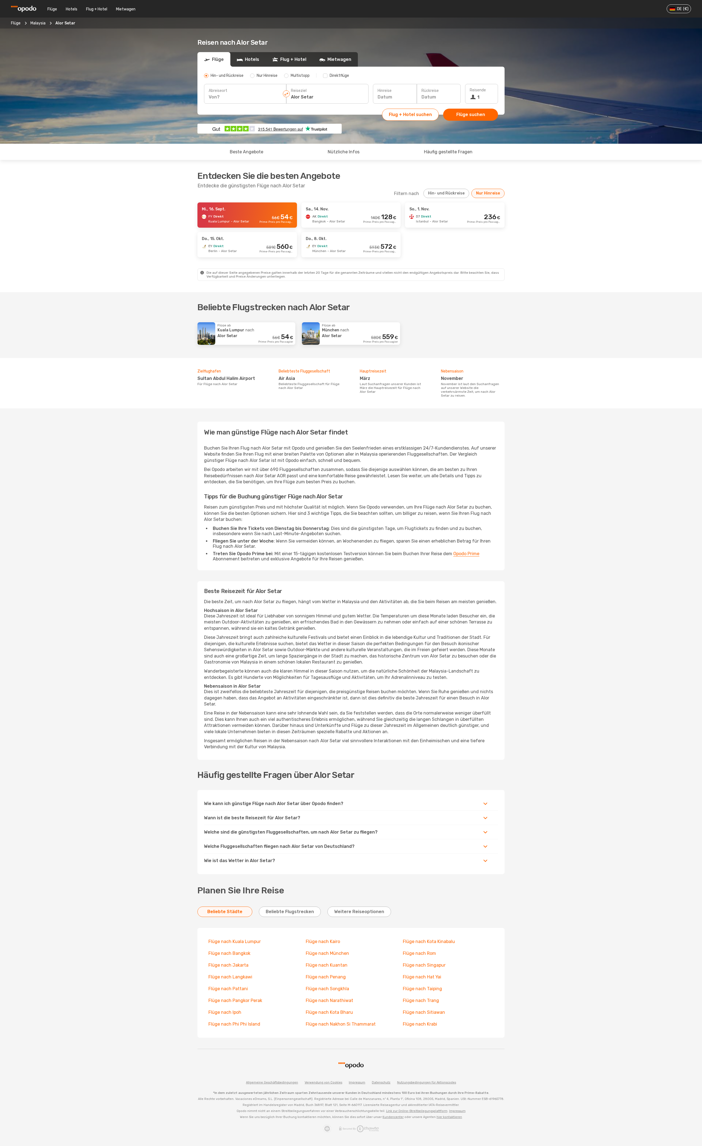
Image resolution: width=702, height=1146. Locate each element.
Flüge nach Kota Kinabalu (429, 941)
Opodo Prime (466, 553)
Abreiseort (218, 90)
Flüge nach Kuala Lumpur (234, 941)
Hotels (71, 9)
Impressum (357, 1082)
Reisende (478, 90)
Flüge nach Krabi (420, 1024)
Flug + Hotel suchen (410, 114)
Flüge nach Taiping (422, 988)
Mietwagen (125, 9)
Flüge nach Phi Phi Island (234, 1024)
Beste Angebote (246, 151)
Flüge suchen (470, 114)
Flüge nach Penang (326, 977)
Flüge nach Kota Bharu (329, 1012)
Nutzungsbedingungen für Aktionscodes (426, 1082)
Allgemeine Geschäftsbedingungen (272, 1082)
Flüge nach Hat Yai (422, 977)
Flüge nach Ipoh (224, 1012)
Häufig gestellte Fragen (448, 151)
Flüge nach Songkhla (327, 988)
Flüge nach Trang (421, 1000)
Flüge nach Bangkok (229, 953)
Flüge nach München (327, 953)
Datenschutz (381, 1082)
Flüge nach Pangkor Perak (235, 1000)
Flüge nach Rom (419, 953)
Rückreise (430, 90)
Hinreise (385, 90)
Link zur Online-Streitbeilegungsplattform (417, 1111)
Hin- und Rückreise (446, 193)
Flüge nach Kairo (323, 941)
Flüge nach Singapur (424, 965)
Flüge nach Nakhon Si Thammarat (341, 1024)
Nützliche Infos (344, 151)
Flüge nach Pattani (228, 988)
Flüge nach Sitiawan (424, 1012)
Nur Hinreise (488, 193)
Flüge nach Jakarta (228, 965)
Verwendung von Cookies (323, 1082)
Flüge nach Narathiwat (329, 1000)
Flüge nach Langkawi (230, 977)
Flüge (52, 9)
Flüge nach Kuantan (326, 965)
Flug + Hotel (96, 9)
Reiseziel (299, 90)
